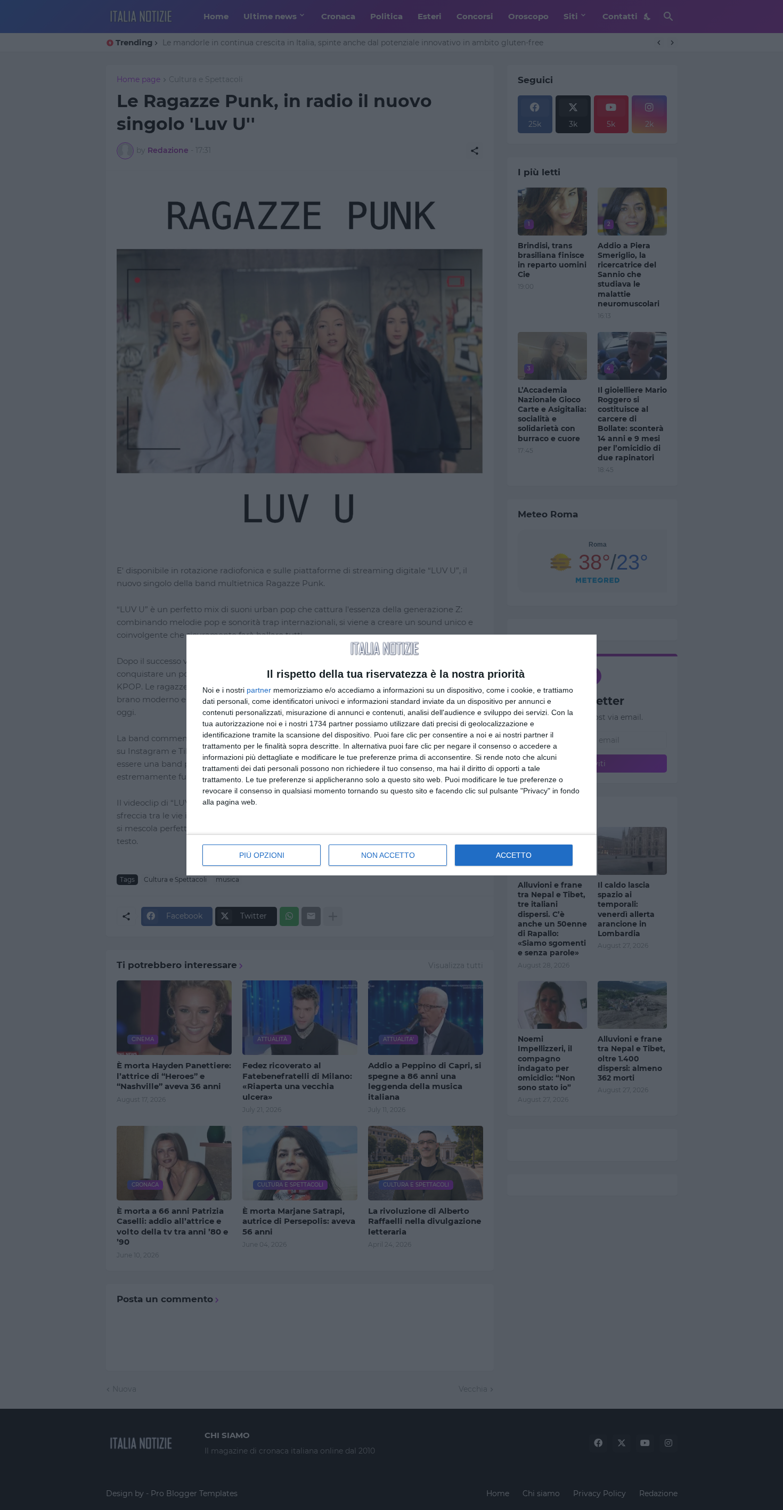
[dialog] (391, 755)
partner (259, 690)
